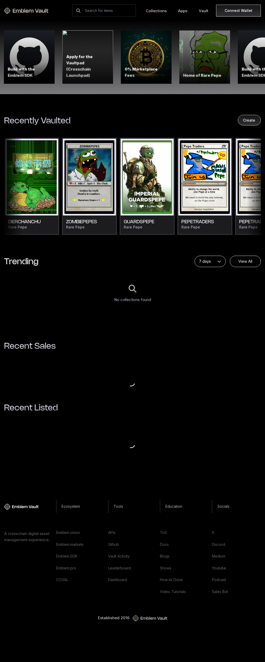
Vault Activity (119, 556)
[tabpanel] (132, 293)
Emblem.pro (66, 568)
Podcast (219, 579)
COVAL (62, 579)
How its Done (171, 579)
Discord (218, 544)
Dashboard (117, 579)
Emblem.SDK (66, 556)
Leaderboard (119, 568)
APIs (111, 532)
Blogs (165, 556)
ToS (163, 532)
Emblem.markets (70, 544)
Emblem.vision (68, 532)
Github (113, 544)
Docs (164, 544)
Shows (165, 568)
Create (249, 120)
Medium (218, 556)
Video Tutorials (173, 591)
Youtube (219, 568)
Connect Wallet (238, 10)
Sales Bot (220, 591)
